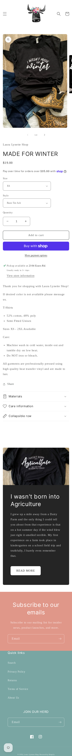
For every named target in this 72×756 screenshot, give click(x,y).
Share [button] (10, 384)
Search (12, 662)
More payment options (36, 255)
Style (6, 195)
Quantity (8, 212)
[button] (5, 14)
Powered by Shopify (47, 754)
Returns (12, 680)
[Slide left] (27, 135)
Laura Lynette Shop (31, 754)
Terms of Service (18, 689)
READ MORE (25, 570)
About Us (13, 697)
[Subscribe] (60, 638)
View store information (20, 275)
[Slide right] (44, 135)
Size (5, 178)
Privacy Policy (16, 671)
